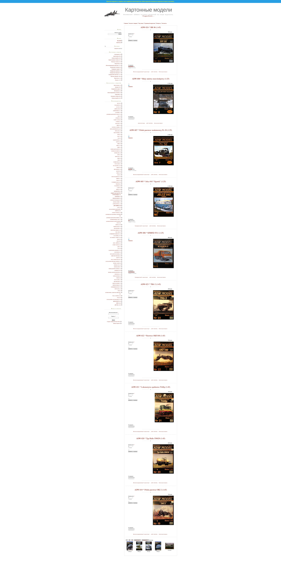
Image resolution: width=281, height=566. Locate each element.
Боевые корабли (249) (116, 98)
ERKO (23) (119, 125)
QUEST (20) (118, 171)
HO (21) (119, 138)
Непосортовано (163, 71)
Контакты (164, 23)
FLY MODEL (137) (117, 235)
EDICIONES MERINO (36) (116, 230)
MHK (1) (119, 147)
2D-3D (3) (119, 103)
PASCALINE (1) (118, 163)
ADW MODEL (154, 71)
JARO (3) (119, 246)
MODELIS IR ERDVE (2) (116, 151)
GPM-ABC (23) (118, 130)
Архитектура (141, 123)
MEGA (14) (118, 145)
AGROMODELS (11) (117, 110)
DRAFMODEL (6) (117, 228)
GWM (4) (119, 134)
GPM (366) (119, 241)
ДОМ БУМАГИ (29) (117, 301)
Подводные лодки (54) (116, 69)
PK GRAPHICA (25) (117, 165)
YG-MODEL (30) (117, 185)
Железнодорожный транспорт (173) (113, 65)
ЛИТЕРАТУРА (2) (117, 191)
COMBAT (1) (118, 121)
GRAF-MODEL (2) (117, 132)
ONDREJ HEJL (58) (117, 162)
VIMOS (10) (118, 180)
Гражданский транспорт (141, 225)
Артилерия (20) (117, 54)
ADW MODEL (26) (117, 205)
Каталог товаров (133, 23)
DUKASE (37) (118, 123)
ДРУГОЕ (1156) (118, 305)
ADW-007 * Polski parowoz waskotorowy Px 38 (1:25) (150, 130)
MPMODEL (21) (118, 274)
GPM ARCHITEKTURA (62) (115, 129)
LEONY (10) (118, 141)
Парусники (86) (118, 63)
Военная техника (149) (116, 61)
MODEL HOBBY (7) (117, 201)
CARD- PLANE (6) (117, 119)
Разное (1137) (118, 80)
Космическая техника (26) (115, 67)
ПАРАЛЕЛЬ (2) (118, 196)
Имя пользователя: (113, 312)
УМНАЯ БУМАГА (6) (117, 198)
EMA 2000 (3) (118, 232)
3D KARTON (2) (117, 105)
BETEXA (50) (118, 224)
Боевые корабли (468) (116, 58)
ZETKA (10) (118, 189)
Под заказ (140, 23)
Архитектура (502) (117, 56)
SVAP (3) (119, 174)
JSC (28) (119, 248)
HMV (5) (119, 136)
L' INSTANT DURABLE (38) (115, 200)
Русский (119, 40)
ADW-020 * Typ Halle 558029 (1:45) (150, 438)
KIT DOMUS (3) (118, 252)
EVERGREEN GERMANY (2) (115, 233)
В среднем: (130, 65)
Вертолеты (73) (117, 78)
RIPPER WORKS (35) (117, 285)
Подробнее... (149, 16)
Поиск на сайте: (118, 32)
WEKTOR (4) (118, 184)
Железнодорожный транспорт (141, 71)
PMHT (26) (119, 167)
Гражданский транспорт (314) (115, 74)
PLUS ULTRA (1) (117, 279)
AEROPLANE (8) (117, 108)
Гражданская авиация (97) (115, 72)
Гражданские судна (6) (116, 89)
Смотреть (116, 48)
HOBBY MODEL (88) (117, 244)
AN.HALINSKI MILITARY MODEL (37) (113, 261)
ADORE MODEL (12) (117, 203)
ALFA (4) (119, 207)
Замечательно (132, 66)
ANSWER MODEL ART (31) (115, 219)
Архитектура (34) (117, 85)
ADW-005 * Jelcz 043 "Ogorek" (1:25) (151, 181)
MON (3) (119, 154)
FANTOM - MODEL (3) (116, 127)
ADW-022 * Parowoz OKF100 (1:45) (150, 335)
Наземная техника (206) (116, 96)
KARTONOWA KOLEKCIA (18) (115, 250)
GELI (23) (119, 239)
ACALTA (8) (118, 107)
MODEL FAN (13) (117, 265)
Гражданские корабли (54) (115, 70)
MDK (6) (119, 143)
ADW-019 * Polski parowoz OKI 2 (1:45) (151, 489)
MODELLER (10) (117, 152)
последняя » (145, 540)
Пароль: (113, 316)
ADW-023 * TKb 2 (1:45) (151, 284)
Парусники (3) (118, 94)
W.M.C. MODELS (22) (116, 295)
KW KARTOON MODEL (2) (115, 254)
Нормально (130, 66)
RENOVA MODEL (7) (117, 283)
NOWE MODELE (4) (117, 276)
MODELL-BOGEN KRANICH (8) (114, 272)
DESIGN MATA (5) (117, 226)
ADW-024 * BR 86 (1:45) (151, 27)
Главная (126, 23)
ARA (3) (119, 116)
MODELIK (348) (118, 270)
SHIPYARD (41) (118, 288)
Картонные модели (148, 9)
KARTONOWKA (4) (117, 140)
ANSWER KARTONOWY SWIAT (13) (113, 114)
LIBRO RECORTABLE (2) (116, 255)
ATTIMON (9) (118, 118)
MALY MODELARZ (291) (116, 259)
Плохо (129, 66)
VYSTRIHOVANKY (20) (116, 182)
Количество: (131, 33)
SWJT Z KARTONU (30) (116, 176)
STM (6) (119, 290)
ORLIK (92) (118, 277)
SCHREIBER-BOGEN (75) (116, 287)
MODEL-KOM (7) (117, 266)
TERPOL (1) (118, 178)
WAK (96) (119, 297)
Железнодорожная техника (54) (114, 92)
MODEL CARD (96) (117, 263)
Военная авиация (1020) (116, 76)
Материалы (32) (117, 90)
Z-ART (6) (119, 187)
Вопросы (158, 23)
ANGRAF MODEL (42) (116, 212)
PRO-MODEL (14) (117, 169)
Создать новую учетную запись (113, 321)
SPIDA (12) (118, 173)
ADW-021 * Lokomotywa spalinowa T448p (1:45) (150, 387)
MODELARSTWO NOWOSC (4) (115, 268)
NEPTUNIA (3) (118, 156)
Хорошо (131, 66)
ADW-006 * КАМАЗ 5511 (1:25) (151, 232)
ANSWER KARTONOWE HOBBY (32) (113, 217)
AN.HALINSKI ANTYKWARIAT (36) (114, 299)
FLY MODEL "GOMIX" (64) (115, 237)
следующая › (137, 540)
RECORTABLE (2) (117, 281)
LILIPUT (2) (118, 257)
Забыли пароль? (116, 323)
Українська (118, 42)
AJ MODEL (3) (118, 112)
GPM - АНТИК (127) (117, 243)
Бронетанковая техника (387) (115, 59)
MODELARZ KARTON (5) (116, 149)
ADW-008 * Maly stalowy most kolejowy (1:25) (150, 78)
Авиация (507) (118, 87)
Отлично (134, 66)
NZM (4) (119, 160)
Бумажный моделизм (150, 23)
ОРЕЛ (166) (118, 303)
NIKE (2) (119, 158)
